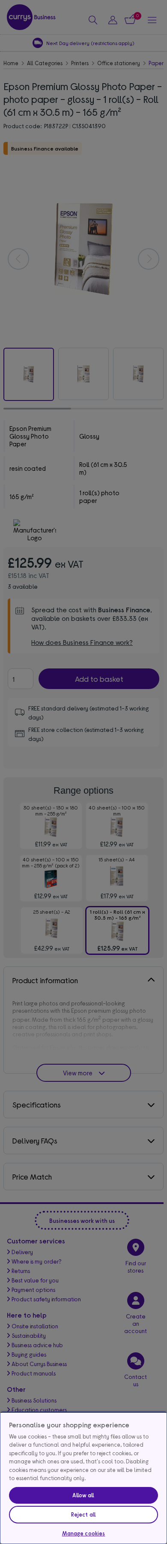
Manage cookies (83, 1533)
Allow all (83, 1495)
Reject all (83, 1514)
